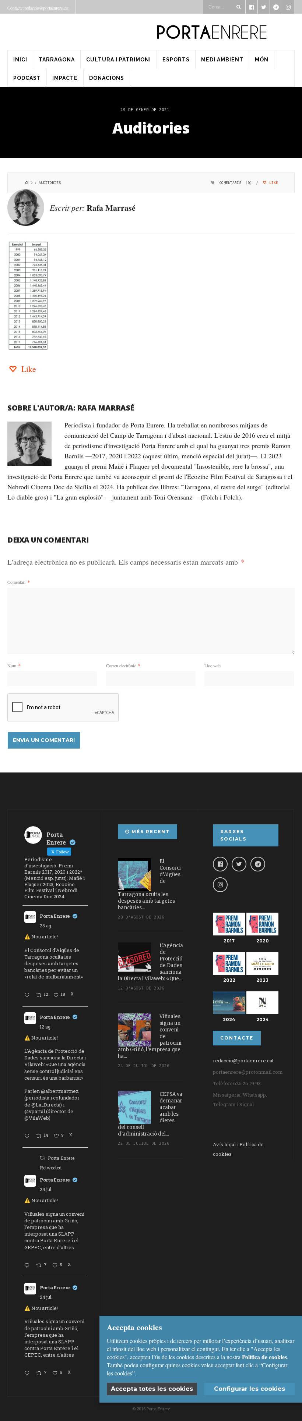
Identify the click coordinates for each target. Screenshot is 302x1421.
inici (20, 60)
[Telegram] (257, 864)
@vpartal (34, 1111)
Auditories (150, 128)
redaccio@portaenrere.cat (243, 1060)
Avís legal (224, 1144)
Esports (176, 60)
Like (272, 182)
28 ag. (46, 925)
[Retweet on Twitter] (42, 1157)
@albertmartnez (60, 1091)
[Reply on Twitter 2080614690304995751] (28, 1265)
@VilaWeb (36, 1118)
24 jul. (46, 1189)
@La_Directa (45, 1104)
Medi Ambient (222, 60)
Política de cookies (264, 1357)
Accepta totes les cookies (152, 1388)
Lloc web (212, 665)
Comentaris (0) (235, 182)
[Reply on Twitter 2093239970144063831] (28, 995)
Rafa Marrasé (111, 207)
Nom (14, 665)
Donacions (106, 78)
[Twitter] (239, 864)
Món (261, 60)
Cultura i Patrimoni (118, 60)
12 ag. (46, 1027)
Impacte (65, 78)
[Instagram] (220, 884)
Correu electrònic (123, 665)
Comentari (18, 582)
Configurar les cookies (249, 1388)
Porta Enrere (55, 916)
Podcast (27, 78)
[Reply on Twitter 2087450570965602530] (28, 1136)
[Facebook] (220, 864)
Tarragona (57, 60)
